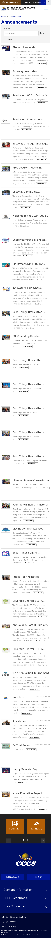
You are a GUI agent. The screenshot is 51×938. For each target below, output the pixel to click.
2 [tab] (27, 840)
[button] (12, 2)
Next (42, 2)
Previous (8, 840)
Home (27, 2)
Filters (8, 39)
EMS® (31, 935)
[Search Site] (48, 2)
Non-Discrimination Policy (14, 917)
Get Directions (9, 878)
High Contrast (10, 922)
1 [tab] (24, 840)
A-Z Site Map (9, 926)
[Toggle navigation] (46, 9)
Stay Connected (15, 906)
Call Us (33, 877)
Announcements (15, 16)
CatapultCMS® (22, 935)
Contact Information (18, 889)
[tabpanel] (15, 827)
